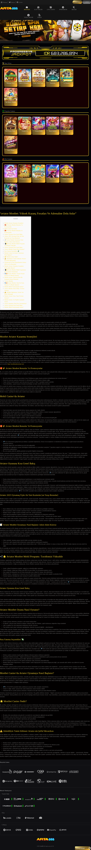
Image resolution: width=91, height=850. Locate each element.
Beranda (27, 9)
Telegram (13, 2)
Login (87, 2)
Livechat (20, 2)
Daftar (77, 2)
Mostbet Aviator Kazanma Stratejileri (13, 223)
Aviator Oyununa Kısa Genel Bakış (13, 234)
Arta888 (42, 846)
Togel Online (28, 17)
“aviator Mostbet (8, 281)
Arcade (74, 9)
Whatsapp (5, 2)
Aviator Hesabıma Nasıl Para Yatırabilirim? (15, 303)
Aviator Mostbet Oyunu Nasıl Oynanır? (14, 249)
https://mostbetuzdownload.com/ (15, 364)
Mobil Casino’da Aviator (10, 228)
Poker (40, 17)
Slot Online (38, 9)
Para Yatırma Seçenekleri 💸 (11, 251)
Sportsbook (63, 9)
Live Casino (51, 9)
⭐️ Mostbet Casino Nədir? (11, 256)
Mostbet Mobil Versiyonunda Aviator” (14, 286)
